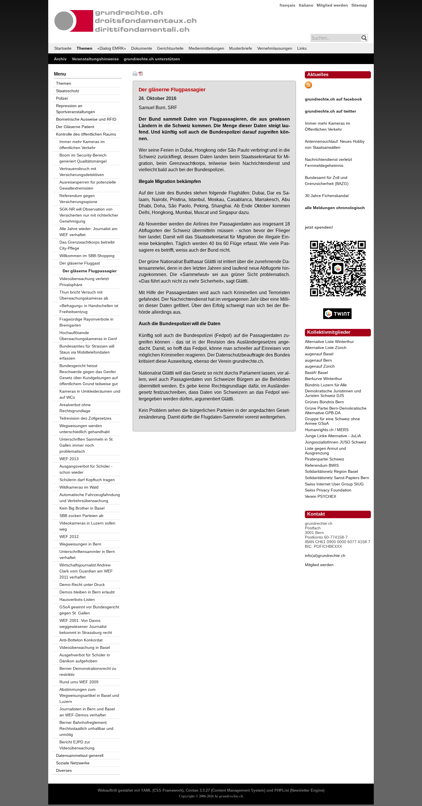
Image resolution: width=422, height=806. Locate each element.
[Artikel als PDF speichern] (140, 74)
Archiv (60, 59)
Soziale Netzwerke (73, 763)
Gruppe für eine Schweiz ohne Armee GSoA (332, 421)
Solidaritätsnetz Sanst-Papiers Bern (337, 477)
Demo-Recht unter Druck (82, 584)
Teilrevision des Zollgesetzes (85, 418)
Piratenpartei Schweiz (324, 459)
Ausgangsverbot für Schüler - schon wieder (86, 469)
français (287, 5)
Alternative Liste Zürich (325, 347)
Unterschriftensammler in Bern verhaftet (87, 554)
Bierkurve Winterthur (323, 378)
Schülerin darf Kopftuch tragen (87, 479)
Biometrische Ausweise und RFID (86, 119)
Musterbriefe (240, 48)
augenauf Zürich (320, 366)
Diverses (64, 770)
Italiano (306, 5)
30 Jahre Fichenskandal (327, 195)
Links (302, 48)
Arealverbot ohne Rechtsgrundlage (75, 407)
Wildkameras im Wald (78, 487)
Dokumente (141, 48)
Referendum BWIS (322, 465)
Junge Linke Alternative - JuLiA (333, 435)
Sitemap (359, 5)
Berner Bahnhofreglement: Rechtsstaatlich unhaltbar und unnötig (86, 728)
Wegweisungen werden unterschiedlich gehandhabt (84, 428)
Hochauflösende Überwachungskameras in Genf (88, 335)
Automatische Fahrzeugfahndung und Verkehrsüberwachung (89, 497)
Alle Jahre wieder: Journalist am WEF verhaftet (88, 231)
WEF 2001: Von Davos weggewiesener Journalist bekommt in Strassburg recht (85, 626)
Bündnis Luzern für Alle (326, 385)
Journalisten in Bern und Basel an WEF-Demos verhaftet (87, 712)
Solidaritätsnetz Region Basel (331, 471)
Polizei (62, 98)
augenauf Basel (319, 354)
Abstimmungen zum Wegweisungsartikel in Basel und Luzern (89, 695)
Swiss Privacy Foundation (328, 490)
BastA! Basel (316, 372)
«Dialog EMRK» (111, 48)
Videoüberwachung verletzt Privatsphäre (84, 281)
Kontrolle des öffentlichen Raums (86, 134)
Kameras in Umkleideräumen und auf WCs (89, 394)
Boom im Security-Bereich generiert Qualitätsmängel (83, 158)
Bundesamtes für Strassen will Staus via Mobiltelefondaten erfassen (86, 352)
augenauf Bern (318, 360)
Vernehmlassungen (274, 48)
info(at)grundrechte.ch (325, 555)
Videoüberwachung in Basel (84, 647)
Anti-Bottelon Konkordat (80, 640)
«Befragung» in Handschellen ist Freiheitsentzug (88, 308)
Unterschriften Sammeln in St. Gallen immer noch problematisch (86, 445)
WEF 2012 (69, 536)
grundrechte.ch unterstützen (152, 59)
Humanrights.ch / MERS (327, 429)
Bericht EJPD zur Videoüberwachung (76, 745)
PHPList (281, 790)
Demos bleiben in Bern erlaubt (87, 592)
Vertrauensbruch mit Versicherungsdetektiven (81, 171)
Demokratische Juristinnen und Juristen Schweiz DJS (333, 393)
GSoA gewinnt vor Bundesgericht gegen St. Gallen (89, 610)
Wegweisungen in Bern (80, 544)
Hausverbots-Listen (77, 599)
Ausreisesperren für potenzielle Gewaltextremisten (87, 185)
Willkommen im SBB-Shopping (87, 255)
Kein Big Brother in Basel (81, 508)
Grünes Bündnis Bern (324, 402)
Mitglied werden (332, 5)
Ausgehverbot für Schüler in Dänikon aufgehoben (84, 658)
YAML (146, 790)
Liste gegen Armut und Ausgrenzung (325, 450)
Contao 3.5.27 (198, 790)
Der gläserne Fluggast (79, 263)
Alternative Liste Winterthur (329, 341)
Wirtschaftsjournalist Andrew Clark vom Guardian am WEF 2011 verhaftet (86, 571)
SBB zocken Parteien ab (81, 515)
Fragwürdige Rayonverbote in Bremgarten (86, 322)
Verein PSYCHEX (320, 496)
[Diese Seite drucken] (135, 74)
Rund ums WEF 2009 (78, 682)
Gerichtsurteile (170, 48)
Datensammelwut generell (79, 755)
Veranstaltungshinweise (95, 59)
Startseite (62, 48)
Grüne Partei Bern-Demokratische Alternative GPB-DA (336, 410)
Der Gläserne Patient (75, 126)
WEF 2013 (69, 458)
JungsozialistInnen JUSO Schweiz (335, 442)
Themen (84, 48)
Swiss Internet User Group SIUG (334, 484)
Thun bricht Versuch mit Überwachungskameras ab (83, 295)
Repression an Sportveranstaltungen (75, 108)
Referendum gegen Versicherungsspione (78, 198)
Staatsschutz (67, 90)
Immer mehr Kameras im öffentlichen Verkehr (82, 144)
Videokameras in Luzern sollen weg (87, 526)
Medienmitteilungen (206, 48)
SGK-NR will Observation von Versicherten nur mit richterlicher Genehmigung (88, 215)
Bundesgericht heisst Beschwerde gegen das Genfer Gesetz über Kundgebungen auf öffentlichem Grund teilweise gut (88, 374)
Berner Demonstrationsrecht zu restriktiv (87, 671)
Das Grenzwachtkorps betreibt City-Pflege (87, 245)
